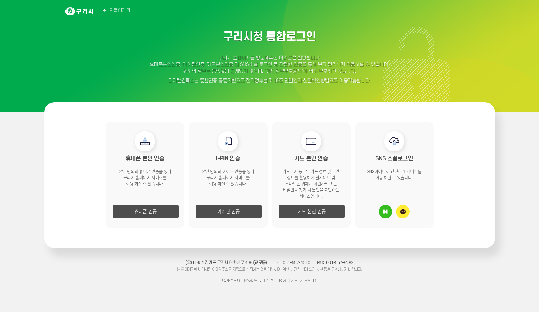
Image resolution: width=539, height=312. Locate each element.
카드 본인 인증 (312, 211)
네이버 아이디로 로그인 (385, 212)
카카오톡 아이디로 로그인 (403, 212)
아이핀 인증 (228, 211)
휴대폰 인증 (145, 211)
